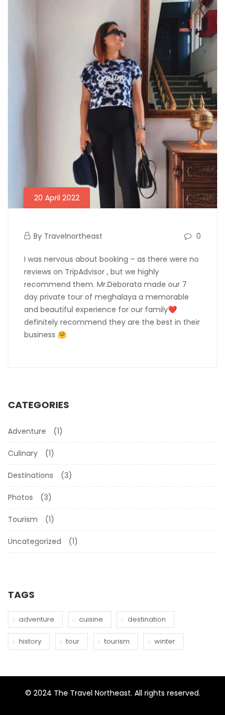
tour (73, 641)
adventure (36, 619)
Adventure (27, 431)
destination (147, 619)
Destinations (30, 475)
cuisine (91, 619)
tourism (117, 641)
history (30, 641)
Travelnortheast (73, 236)
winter (164, 641)
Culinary (23, 453)
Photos (20, 497)
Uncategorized (34, 541)
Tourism (23, 519)
